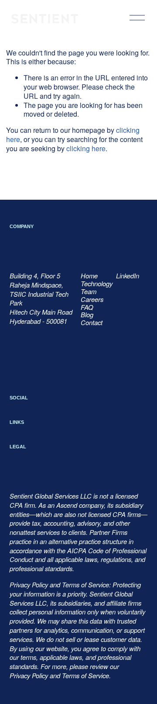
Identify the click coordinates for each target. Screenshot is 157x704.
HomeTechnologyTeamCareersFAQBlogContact (97, 299)
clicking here (86, 148)
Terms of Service (85, 676)
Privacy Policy (29, 676)
